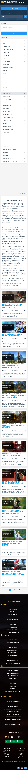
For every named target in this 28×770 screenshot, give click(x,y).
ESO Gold (12, 611)
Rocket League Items (13, 670)
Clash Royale (14, 64)
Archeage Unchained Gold (13, 632)
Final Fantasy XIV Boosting (13, 701)
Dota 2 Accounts (13, 658)
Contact (21, 753)
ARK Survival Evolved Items (12, 691)
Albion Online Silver (12, 619)
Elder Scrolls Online (14, 76)
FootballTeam (14, 96)
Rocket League (14, 144)
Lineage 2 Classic (14, 126)
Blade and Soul (14, 52)
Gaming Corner (14, 105)
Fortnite (14, 102)
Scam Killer (7, 754)
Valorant (14, 152)
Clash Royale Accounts (12, 650)
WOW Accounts (13, 645)
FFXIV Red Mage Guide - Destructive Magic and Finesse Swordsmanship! (13, 573)
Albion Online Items (12, 694)
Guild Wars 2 (14, 108)
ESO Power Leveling (13, 706)
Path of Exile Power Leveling (13, 719)
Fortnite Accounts (13, 652)
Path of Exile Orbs (13, 622)
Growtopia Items (13, 675)
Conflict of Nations (14, 67)
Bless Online (14, 55)
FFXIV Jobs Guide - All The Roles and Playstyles (12, 335)
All (14, 40)
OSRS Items (13, 683)
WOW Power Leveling (13, 714)
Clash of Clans (14, 61)
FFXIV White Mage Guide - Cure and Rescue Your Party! (12, 543)
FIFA (14, 90)
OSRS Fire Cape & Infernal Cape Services (12, 722)
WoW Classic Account (13, 642)
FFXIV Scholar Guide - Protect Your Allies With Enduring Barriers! (13, 512)
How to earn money (14, 114)
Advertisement (7, 750)
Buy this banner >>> (20, 193)
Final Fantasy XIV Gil (12, 629)
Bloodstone (14, 58)
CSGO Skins (13, 686)
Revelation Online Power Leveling (13, 709)
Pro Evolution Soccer (14, 135)
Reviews (14, 141)
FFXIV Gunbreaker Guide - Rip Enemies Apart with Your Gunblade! (13, 305)
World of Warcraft (14, 158)
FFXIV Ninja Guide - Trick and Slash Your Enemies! (12, 483)
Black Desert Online (14, 49)
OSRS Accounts (13, 639)
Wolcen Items (13, 681)
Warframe (14, 155)
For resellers (21, 757)
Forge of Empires (14, 99)
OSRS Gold (13, 624)
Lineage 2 (14, 123)
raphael (4, 310)
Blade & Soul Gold (13, 614)
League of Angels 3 (14, 117)
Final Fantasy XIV (14, 93)
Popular (8, 2)
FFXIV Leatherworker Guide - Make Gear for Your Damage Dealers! (14, 395)
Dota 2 (14, 73)
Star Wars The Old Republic (14, 149)
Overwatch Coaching (13, 711)
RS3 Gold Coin (13, 627)
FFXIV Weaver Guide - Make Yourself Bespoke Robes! (13, 454)
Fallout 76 (14, 87)
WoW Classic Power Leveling (13, 724)
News (3, 2)
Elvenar (14, 79)
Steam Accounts (12, 655)
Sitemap (21, 756)
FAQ (21, 754)
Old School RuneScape (14, 129)
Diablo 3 (14, 70)
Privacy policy (21, 751)
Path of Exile (14, 132)
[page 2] (19, 590)
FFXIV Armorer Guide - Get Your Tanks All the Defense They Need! (13, 365)
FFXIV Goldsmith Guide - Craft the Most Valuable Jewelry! (13, 425)
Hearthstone (14, 111)
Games (7, 756)
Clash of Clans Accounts (13, 663)
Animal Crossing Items (13, 673)
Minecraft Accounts (13, 660)
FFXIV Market (14, 225)
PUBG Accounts (13, 647)
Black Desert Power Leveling (13, 716)
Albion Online (14, 46)
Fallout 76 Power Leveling (13, 704)
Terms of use (21, 750)
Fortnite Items (13, 678)
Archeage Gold (13, 609)
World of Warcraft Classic (14, 161)
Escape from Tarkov (14, 82)
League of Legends (14, 120)
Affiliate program (7, 751)
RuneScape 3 (14, 146)
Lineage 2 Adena (13, 616)
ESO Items (13, 688)
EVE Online (14, 84)
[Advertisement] (14, 178)
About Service (7, 753)
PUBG (14, 138)
